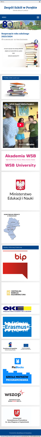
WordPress (20, 433)
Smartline (28, 433)
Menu (2, 1)
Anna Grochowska (21, 39)
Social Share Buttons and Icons (11, 436)
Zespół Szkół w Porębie (20, 7)
